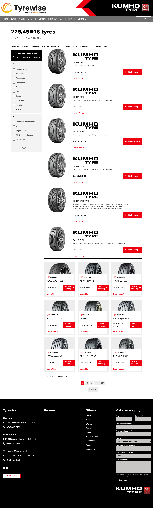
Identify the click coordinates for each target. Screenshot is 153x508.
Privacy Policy (91, 449)
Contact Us (82, 19)
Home (5, 19)
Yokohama (20, 74)
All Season (20, 140)
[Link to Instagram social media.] (7, 468)
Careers (42, 19)
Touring (19, 126)
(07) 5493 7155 (13, 427)
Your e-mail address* (124, 431)
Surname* (139, 416)
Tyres (13, 19)
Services (32, 19)
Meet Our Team (55, 19)
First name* (120, 416)
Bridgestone (21, 78)
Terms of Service (122, 476)
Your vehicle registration (125, 445)
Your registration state (124, 453)
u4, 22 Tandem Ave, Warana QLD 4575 (20, 423)
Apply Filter (26, 148)
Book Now (143, 19)
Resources (70, 19)
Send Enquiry (125, 480)
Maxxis (19, 105)
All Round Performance (25, 135)
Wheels (22, 19)
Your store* (120, 438)
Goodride (19, 96)
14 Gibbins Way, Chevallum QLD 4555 (20, 439)
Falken (19, 87)
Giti (17, 92)
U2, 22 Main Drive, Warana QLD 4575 (20, 455)
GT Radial (20, 100)
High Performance (23, 131)
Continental (20, 83)
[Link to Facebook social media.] (4, 468)
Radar (18, 109)
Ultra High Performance (25, 122)
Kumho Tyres (21, 69)
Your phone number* (124, 424)
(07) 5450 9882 (13, 460)
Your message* (122, 460)
